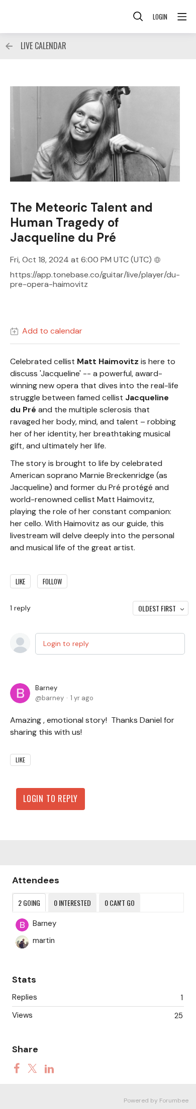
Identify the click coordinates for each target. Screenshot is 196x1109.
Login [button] (160, 17)
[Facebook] (16, 1068)
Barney (46, 688)
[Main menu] (182, 17)
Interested (72, 902)
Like (20, 581)
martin (44, 940)
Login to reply (66, 643)
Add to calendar (52, 331)
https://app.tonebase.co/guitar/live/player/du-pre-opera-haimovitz (95, 279)
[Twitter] (32, 1068)
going (29, 902)
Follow (52, 581)
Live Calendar (43, 46)
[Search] (138, 17)
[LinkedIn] (49, 1068)
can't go (120, 902)
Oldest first (157, 608)
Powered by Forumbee (156, 1100)
